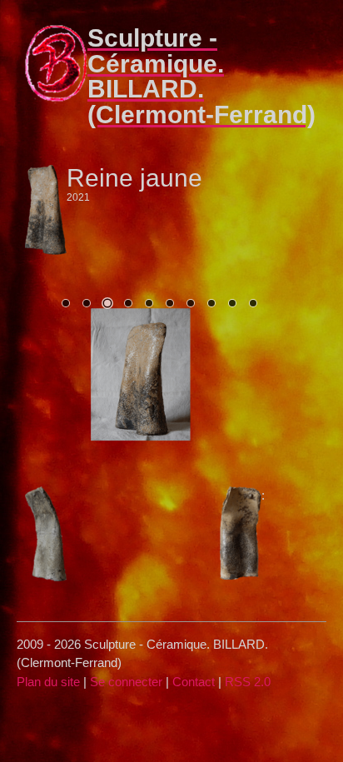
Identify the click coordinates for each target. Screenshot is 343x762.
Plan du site (48, 682)
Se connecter (126, 682)
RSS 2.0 (248, 682)
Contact (193, 682)
